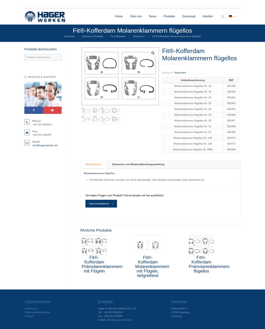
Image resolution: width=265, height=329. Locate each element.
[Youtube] (52, 110)
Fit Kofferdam (118, 36)
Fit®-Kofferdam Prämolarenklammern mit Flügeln (102, 264)
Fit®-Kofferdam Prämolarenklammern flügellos (209, 264)
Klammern (139, 36)
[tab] (93, 164)
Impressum (31, 308)
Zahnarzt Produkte (92, 36)
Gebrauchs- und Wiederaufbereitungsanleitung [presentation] (138, 164)
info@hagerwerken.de (45, 145)
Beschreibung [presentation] (93, 164)
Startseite (69, 36)
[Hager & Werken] (45, 16)
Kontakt (29, 316)
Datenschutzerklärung (37, 312)
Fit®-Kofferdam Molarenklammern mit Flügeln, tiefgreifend (152, 266)
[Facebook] (33, 110)
